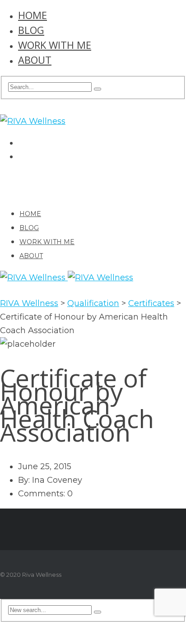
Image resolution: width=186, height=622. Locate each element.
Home (32, 15)
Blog (31, 30)
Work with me (54, 45)
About (34, 59)
